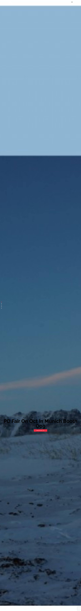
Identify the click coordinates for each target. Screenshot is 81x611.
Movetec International (12, 2)
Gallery (1, 306)
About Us (1, 303)
